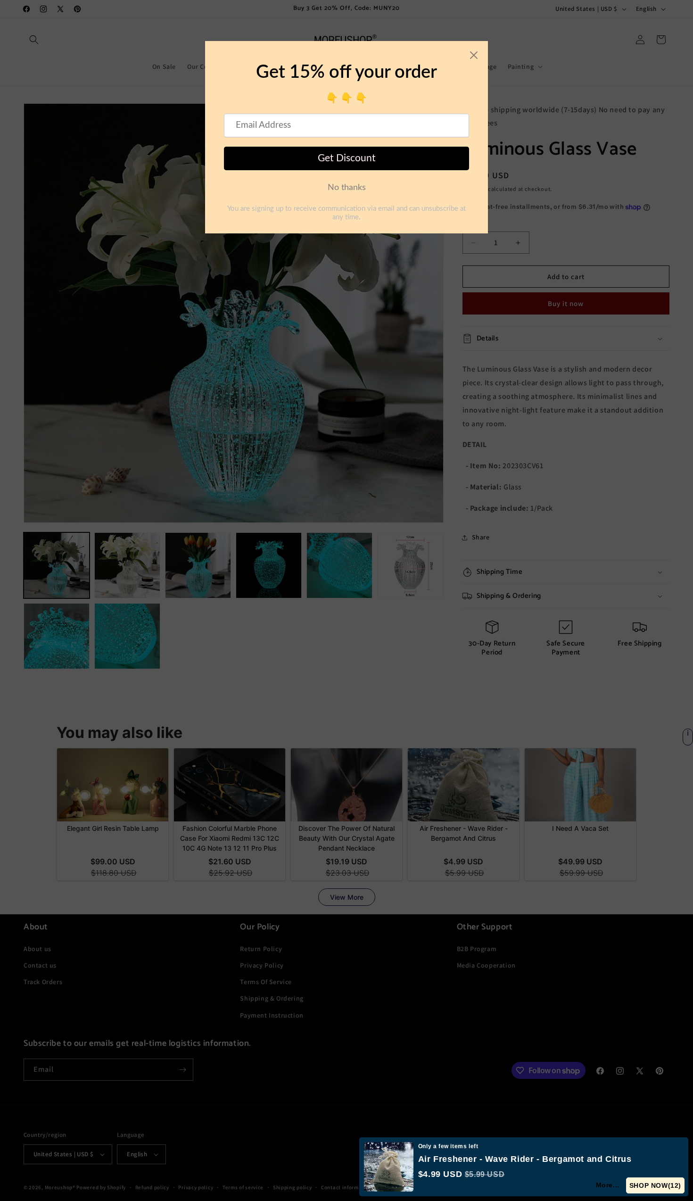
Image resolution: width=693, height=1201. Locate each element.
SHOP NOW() (655, 1185)
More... (608, 1185)
